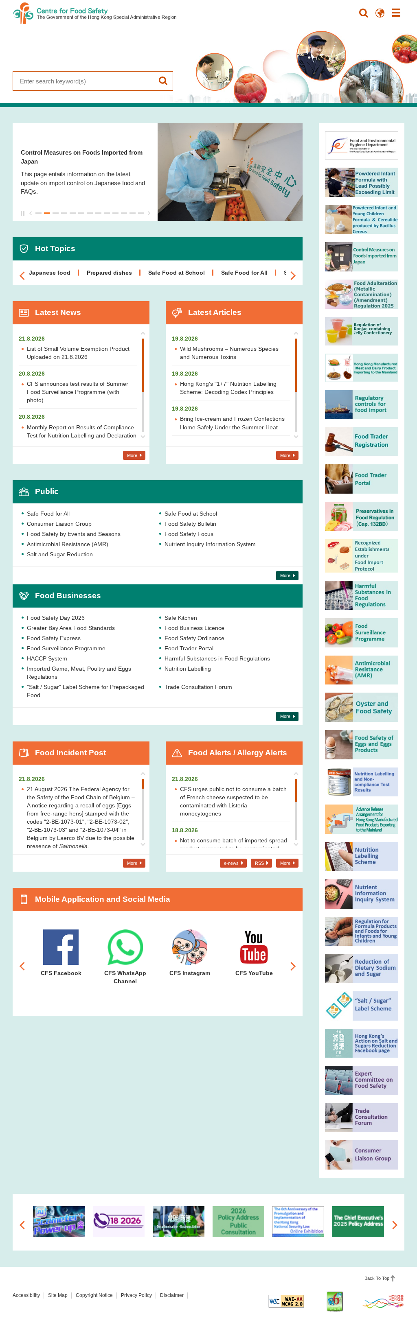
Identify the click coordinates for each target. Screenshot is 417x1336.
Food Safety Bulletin (190, 523)
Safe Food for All (244, 272)
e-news (231, 863)
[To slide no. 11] (124, 213)
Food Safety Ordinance (194, 638)
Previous (31, 213)
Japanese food (49, 272)
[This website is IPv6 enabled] (335, 1301)
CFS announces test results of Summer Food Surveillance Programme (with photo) (77, 391)
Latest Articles (214, 312)
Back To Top (376, 1278)
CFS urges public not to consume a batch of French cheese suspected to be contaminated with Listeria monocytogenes (233, 801)
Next (149, 213)
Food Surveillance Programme (66, 648)
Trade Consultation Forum (198, 687)
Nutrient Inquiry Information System (210, 544)
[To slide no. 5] (73, 213)
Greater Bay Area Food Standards (71, 628)
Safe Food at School (176, 272)
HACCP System (47, 658)
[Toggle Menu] (396, 13)
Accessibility (26, 1295)
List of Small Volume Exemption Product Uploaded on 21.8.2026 (78, 352)
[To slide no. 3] (56, 213)
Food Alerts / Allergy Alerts (237, 752)
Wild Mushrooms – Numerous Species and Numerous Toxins (229, 352)
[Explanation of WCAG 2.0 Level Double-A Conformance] (286, 1301)
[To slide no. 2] (47, 213)
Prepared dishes (109, 272)
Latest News (58, 312)
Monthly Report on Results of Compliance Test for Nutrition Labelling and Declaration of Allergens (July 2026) (81, 435)
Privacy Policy (136, 1295)
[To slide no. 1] (38, 213)
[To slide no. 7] (90, 213)
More (132, 455)
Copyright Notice (94, 1295)
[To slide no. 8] (98, 213)
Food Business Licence (194, 628)
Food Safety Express (54, 638)
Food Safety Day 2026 (56, 617)
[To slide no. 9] (107, 213)
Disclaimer (172, 1295)
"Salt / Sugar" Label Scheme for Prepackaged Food (85, 691)
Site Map (58, 1295)
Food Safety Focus (189, 534)
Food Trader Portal (189, 648)
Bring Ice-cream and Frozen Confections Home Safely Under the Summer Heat (232, 422)
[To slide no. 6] (81, 213)
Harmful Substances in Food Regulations (217, 658)
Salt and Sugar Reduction (60, 554)
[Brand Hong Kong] (383, 1301)
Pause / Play (24, 213)
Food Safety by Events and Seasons (74, 534)
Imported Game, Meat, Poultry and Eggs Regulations (79, 672)
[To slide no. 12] (132, 213)
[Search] (364, 13)
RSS (259, 863)
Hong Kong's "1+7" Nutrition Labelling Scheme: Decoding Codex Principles (228, 387)
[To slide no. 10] (115, 213)
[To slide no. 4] (64, 213)
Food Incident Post (70, 752)
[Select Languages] (380, 13)
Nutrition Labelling (188, 668)
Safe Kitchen (181, 617)
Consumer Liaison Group (59, 523)
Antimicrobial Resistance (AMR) (67, 544)
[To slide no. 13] (141, 213)
